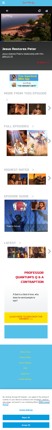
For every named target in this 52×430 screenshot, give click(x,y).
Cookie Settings (25, 379)
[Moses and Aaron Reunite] (39, 179)
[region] (26, 409)
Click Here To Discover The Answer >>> (26, 317)
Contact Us (25, 373)
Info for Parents (25, 362)
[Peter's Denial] (39, 109)
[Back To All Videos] (6, 11)
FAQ (25, 368)
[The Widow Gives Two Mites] (39, 252)
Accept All (26, 425)
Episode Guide (19, 196)
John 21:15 (7, 56)
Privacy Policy (25, 357)
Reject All (26, 417)
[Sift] (17, 109)
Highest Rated (19, 170)
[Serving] (17, 179)
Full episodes (19, 126)
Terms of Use (25, 352)
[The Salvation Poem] (17, 252)
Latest (12, 243)
